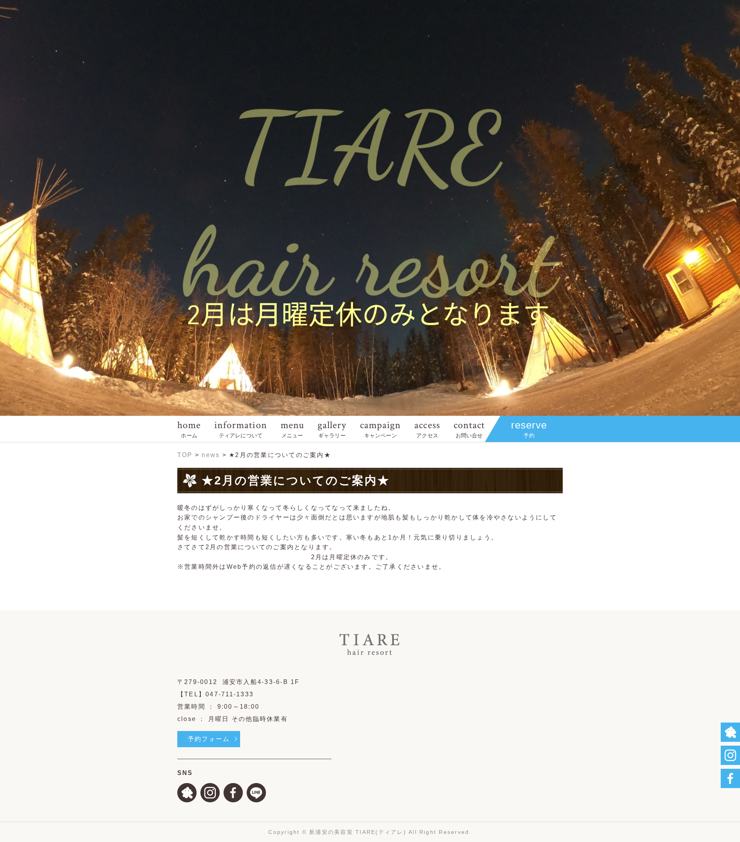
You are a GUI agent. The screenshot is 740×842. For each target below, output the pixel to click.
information (240, 428)
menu (292, 428)
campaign (380, 428)
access (427, 428)
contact (469, 428)
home (189, 428)
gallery (332, 428)
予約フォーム (209, 739)
